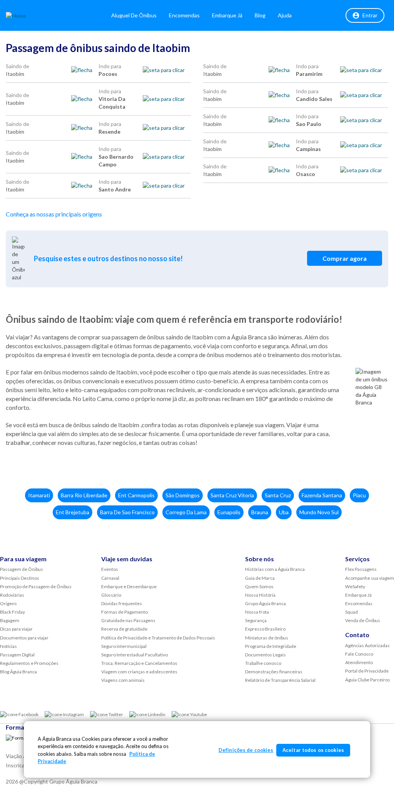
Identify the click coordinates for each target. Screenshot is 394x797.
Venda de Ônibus (362, 620)
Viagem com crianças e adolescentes (139, 672)
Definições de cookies (246, 750)
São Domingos (182, 495)
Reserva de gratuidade (124, 629)
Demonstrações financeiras (273, 672)
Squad (351, 612)
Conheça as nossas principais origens (54, 214)
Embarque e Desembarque (129, 586)
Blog (260, 15)
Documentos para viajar (24, 638)
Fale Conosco (359, 654)
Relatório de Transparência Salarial (280, 680)
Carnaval (110, 578)
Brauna (259, 512)
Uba (284, 512)
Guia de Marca (260, 578)
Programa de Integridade (270, 646)
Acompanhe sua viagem (369, 578)
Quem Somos (259, 586)
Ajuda (285, 15)
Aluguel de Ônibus (134, 15)
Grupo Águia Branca (265, 603)
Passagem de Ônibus (21, 569)
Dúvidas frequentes (121, 603)
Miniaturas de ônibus (266, 638)
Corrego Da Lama (186, 512)
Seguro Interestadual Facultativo (134, 655)
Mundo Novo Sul (319, 512)
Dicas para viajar (16, 629)
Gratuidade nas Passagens (128, 620)
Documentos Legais (265, 655)
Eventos (109, 569)
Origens (8, 603)
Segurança (256, 620)
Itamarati (39, 495)
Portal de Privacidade (367, 671)
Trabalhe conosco (263, 663)
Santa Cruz (278, 495)
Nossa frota (257, 612)
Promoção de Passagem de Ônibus (36, 586)
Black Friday (12, 612)
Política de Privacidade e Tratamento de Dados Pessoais (158, 638)
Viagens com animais (123, 680)
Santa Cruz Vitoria (232, 495)
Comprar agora (344, 258)
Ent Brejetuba (72, 512)
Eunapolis (228, 512)
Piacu (359, 495)
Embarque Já (227, 15)
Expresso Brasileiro (265, 629)
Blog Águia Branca (18, 672)
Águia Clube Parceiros (367, 680)
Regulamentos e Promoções (29, 663)
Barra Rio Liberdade (84, 495)
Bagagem (9, 620)
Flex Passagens (361, 569)
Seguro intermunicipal (124, 646)
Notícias (8, 646)
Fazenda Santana (322, 495)
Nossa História (260, 595)
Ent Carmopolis (136, 495)
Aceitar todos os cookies (313, 750)
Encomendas (184, 15)
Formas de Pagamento (124, 612)
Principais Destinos (19, 578)
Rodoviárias (12, 595)
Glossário (111, 595)
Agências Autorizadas (367, 645)
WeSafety (355, 586)
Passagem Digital (17, 655)
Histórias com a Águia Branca (275, 569)
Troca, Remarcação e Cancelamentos (139, 663)
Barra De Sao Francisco (127, 512)
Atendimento (359, 662)
